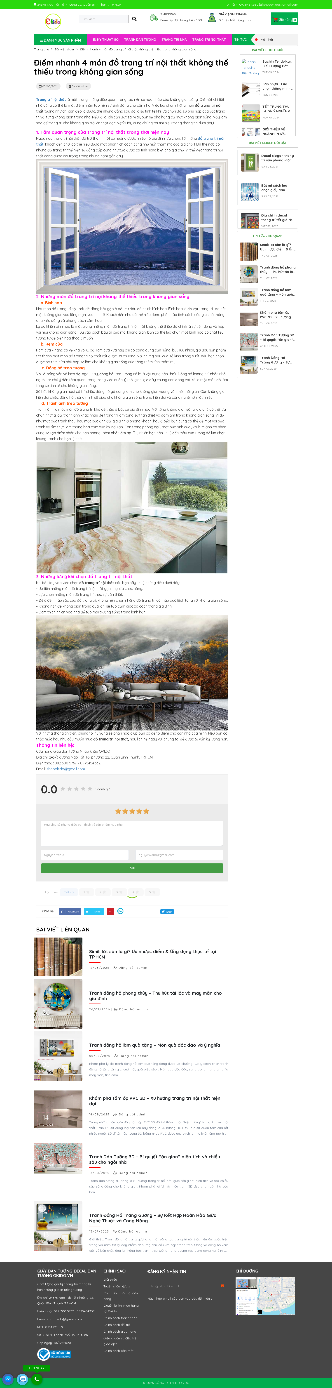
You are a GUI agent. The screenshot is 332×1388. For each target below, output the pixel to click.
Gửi (132, 868)
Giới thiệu (110, 1279)
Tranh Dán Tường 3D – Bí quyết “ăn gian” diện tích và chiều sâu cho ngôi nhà (154, 1159)
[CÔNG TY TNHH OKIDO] (53, 21)
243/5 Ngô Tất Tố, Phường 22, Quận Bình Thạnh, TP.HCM (79, 4)
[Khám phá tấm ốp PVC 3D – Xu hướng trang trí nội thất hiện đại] (249, 313)
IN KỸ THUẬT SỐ (106, 39)
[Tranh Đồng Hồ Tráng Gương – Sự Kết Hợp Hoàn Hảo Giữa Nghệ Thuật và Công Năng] (249, 358)
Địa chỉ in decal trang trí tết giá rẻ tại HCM (276, 219)
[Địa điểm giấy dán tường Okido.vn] (265, 1296)
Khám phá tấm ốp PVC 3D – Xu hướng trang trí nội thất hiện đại (154, 1100)
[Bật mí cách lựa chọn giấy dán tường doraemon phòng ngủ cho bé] (250, 186)
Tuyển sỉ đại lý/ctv (116, 1286)
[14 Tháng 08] (57, 1109)
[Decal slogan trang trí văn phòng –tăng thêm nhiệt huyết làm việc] (250, 156)
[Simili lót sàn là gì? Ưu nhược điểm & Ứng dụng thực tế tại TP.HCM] (249, 245)
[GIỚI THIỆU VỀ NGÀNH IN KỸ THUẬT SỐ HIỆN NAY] (251, 130)
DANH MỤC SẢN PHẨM (62, 40)
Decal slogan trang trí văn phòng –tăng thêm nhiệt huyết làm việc (277, 162)
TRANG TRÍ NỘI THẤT (209, 39)
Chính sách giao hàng (119, 1331)
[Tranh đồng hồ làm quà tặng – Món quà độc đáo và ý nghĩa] (249, 290)
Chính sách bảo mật (118, 1351)
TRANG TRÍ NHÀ (174, 39)
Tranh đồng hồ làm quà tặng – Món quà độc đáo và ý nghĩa (154, 1045)
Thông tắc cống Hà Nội (121, 438)
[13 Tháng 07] (57, 1226)
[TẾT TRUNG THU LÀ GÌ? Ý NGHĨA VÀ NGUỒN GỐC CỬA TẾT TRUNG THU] (251, 107)
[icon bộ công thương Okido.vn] (54, 1354)
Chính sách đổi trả (116, 1325)
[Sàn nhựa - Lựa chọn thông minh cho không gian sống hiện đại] (251, 84)
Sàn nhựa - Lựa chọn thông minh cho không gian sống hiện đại (276, 91)
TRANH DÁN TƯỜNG (140, 39)
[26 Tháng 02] (57, 1004)
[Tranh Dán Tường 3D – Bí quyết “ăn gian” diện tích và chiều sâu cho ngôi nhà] (249, 336)
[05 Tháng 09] (57, 1056)
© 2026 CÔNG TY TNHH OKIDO (166, 1383)
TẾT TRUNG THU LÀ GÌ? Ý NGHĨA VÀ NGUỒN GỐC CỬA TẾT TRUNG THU (277, 113)
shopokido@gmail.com (280, 4)
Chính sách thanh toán (120, 1318)
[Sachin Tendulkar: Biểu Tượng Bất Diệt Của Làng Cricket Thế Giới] (251, 62)
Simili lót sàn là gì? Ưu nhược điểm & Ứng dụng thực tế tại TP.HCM (152, 954)
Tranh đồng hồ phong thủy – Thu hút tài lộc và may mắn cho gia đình (155, 995)
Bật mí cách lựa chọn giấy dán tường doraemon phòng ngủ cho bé (276, 192)
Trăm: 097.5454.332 (243, 4)
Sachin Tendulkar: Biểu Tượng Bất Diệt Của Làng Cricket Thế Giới (277, 68)
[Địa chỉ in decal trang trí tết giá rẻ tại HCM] (250, 216)
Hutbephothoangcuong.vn (170, 438)
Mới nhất (266, 40)
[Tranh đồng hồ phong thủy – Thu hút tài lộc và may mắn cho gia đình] (249, 268)
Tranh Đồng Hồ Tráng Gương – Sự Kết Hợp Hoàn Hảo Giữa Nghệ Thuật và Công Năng (153, 1217)
